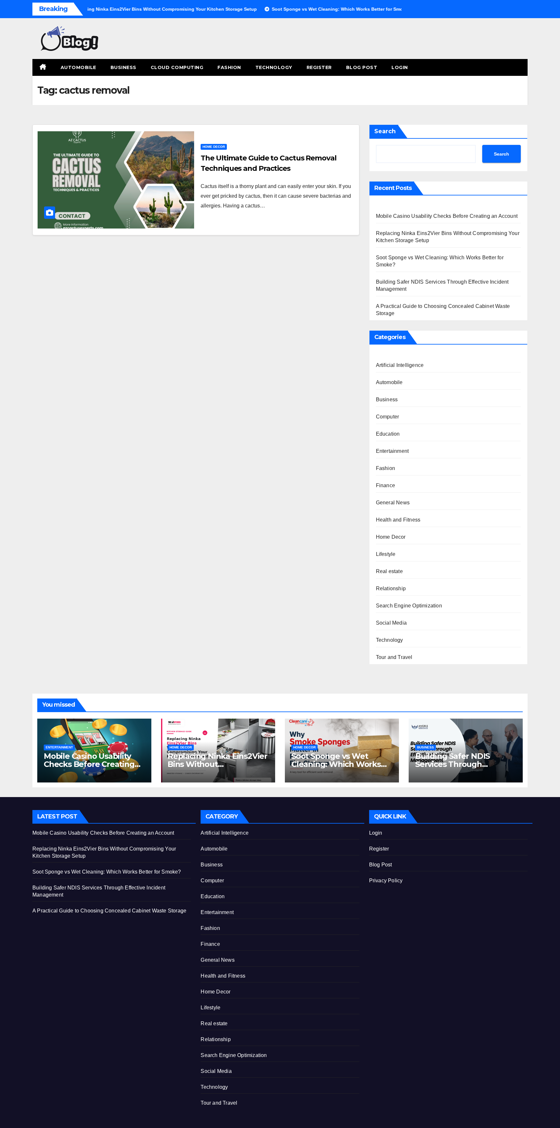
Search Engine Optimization (409, 605)
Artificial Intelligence (400, 365)
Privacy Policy (386, 880)
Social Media (391, 623)
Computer (387, 416)
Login (399, 67)
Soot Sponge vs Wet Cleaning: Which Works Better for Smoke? (336, 764)
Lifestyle (386, 554)
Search (385, 131)
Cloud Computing (177, 67)
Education (388, 434)
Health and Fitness (398, 520)
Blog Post (362, 67)
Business (123, 67)
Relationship (391, 588)
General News (393, 502)
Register (319, 67)
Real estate (389, 571)
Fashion (229, 67)
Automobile (78, 67)
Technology (273, 67)
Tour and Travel (394, 657)
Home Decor (214, 146)
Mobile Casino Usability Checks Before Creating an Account (447, 216)
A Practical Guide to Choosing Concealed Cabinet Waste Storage (109, 910)
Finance (385, 485)
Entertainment (392, 451)
